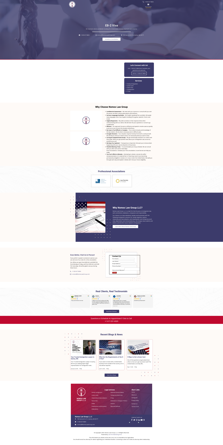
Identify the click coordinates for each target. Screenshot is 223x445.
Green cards (95, 395)
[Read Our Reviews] (142, 425)
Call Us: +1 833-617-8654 (139, 73)
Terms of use (135, 406)
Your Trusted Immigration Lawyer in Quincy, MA (82, 358)
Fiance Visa (130, 87)
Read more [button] (115, 306)
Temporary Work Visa (116, 395)
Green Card (130, 85)
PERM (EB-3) (95, 409)
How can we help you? (118, 270)
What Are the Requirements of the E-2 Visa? (111, 358)
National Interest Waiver (117, 392)
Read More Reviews (111, 311)
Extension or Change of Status (119, 401)
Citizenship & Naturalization (99, 398)
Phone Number (116, 266)
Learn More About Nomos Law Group (125, 226)
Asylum (113, 403)
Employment (130, 89)
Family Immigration (132, 84)
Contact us (134, 404)
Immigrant (134, 397)
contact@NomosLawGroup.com (106, 35)
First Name (115, 259)
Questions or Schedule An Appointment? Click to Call (111, 319)
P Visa (128, 91)
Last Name (115, 261)
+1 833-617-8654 (85, 35)
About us (134, 395)
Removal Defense (115, 406)
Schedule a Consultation (111, 39)
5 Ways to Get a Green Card (136, 357)
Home (133, 392)
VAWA (93, 403)
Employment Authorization (99, 406)
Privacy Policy (135, 400)
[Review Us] (133, 425)
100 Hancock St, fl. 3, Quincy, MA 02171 (133, 35)
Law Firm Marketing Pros (115, 434)
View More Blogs (111, 375)
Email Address (116, 263)
